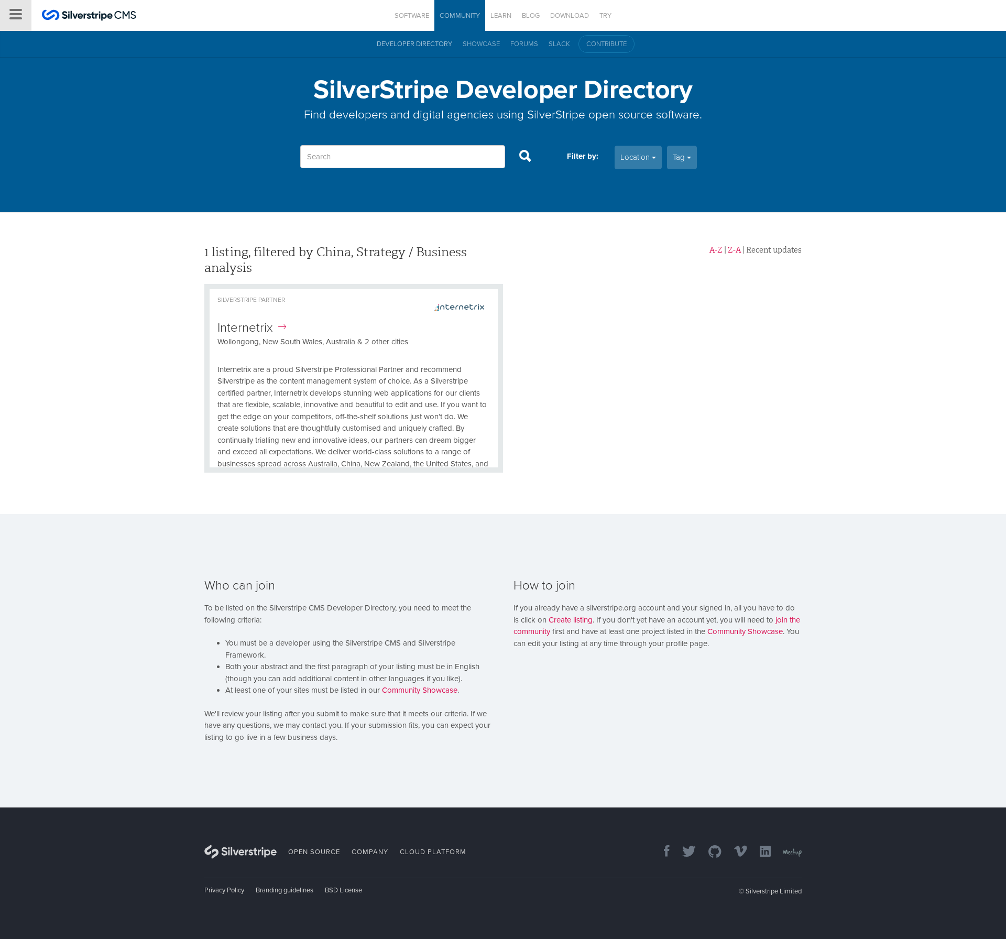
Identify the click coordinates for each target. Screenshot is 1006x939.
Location (636, 157)
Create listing (571, 620)
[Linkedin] (760, 852)
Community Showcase (419, 690)
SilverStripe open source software (613, 114)
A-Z (716, 250)
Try (605, 16)
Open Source (314, 852)
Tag (680, 157)
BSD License (343, 890)
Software (412, 16)
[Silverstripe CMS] (89, 16)
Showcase (481, 44)
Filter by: (582, 156)
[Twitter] (684, 852)
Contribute (606, 44)
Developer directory (414, 44)
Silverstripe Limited (774, 891)
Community (460, 16)
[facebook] (661, 852)
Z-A (734, 250)
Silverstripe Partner (251, 299)
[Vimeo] (735, 852)
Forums (524, 44)
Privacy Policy (224, 890)
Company (370, 852)
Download (569, 16)
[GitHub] (709, 852)
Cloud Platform (433, 852)
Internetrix (245, 327)
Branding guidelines (284, 890)
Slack (559, 44)
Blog (531, 16)
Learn (500, 16)
